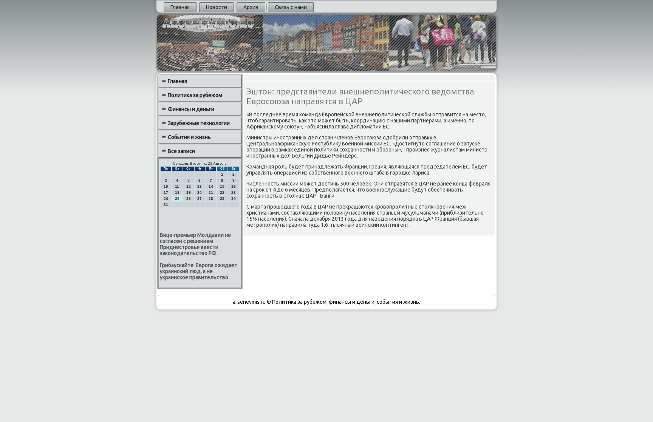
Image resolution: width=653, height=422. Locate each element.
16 (233, 186)
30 (233, 198)
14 (211, 186)
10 (166, 186)
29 (222, 198)
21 (211, 192)
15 (222, 186)
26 (188, 198)
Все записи (181, 151)
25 (177, 198)
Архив (250, 7)
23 (233, 192)
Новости (216, 7)
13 (199, 186)
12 (188, 186)
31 (166, 204)
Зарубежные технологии (199, 123)
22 (222, 192)
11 (177, 186)
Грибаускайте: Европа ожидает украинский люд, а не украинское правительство (198, 271)
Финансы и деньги (191, 109)
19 (188, 192)
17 (166, 192)
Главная (180, 7)
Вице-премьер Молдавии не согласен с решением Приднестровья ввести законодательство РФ (195, 244)
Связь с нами (291, 7)
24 (166, 198)
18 (177, 192)
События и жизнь (189, 137)
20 (199, 192)
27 (199, 198)
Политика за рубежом (195, 95)
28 (211, 198)
